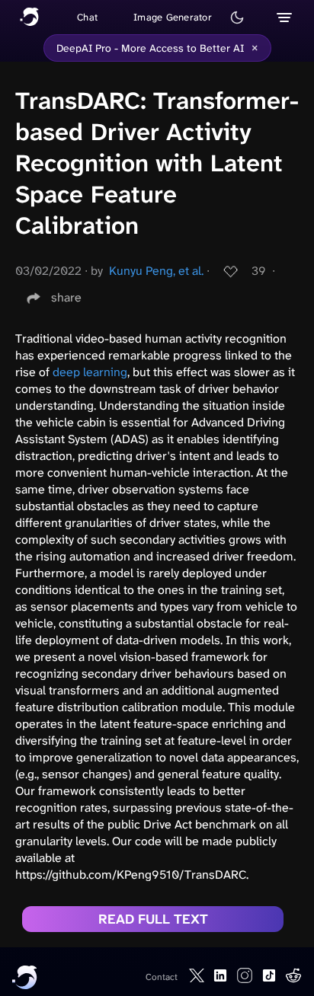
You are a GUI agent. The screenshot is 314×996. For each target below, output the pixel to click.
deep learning (90, 372)
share (66, 297)
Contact (162, 977)
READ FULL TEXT (153, 919)
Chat (87, 17)
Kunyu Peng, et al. (156, 271)
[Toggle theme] (237, 17)
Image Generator (172, 17)
